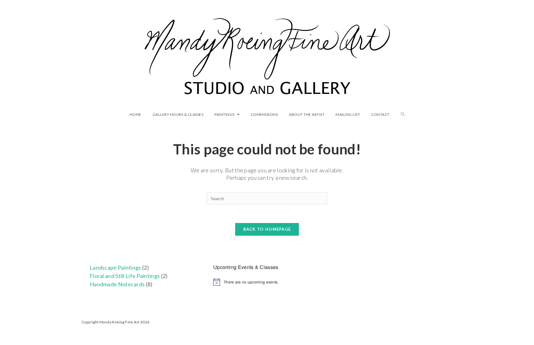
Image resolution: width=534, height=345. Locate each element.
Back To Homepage (267, 229)
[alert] (267, 282)
